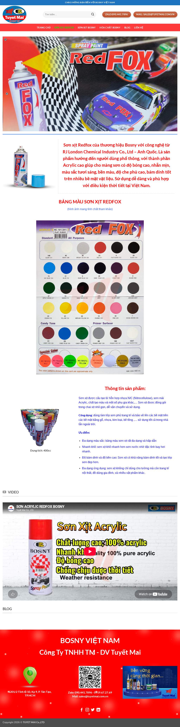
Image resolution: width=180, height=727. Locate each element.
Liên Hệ (138, 27)
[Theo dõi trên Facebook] (81, 710)
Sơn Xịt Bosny (87, 27)
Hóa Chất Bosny (109, 27)
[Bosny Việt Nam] (20, 14)
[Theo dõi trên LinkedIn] (98, 710)
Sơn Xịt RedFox (64, 27)
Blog (127, 27)
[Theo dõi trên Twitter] (93, 710)
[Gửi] (93, 15)
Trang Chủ (43, 27)
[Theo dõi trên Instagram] (87, 710)
